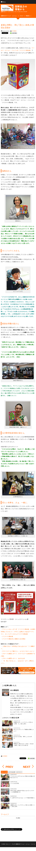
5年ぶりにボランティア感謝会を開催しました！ (24, 730)
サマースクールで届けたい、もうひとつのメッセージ (18, 651)
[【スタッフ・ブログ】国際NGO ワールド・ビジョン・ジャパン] (14, 9)
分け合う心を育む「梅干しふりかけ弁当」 (23, 737)
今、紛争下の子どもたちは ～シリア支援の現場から (22, 797)
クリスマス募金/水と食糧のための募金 (13, 639)
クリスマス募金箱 (7, 636)
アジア (10, 725)
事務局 (10, 732)
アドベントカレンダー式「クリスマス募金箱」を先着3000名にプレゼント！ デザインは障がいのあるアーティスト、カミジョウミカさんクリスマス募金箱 (18, 631)
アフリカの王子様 (14, 783)
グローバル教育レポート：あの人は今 (13, 658)
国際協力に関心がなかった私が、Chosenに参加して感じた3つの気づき (24, 744)
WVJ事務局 (14, 31)
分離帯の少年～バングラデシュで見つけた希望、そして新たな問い (23, 723)
